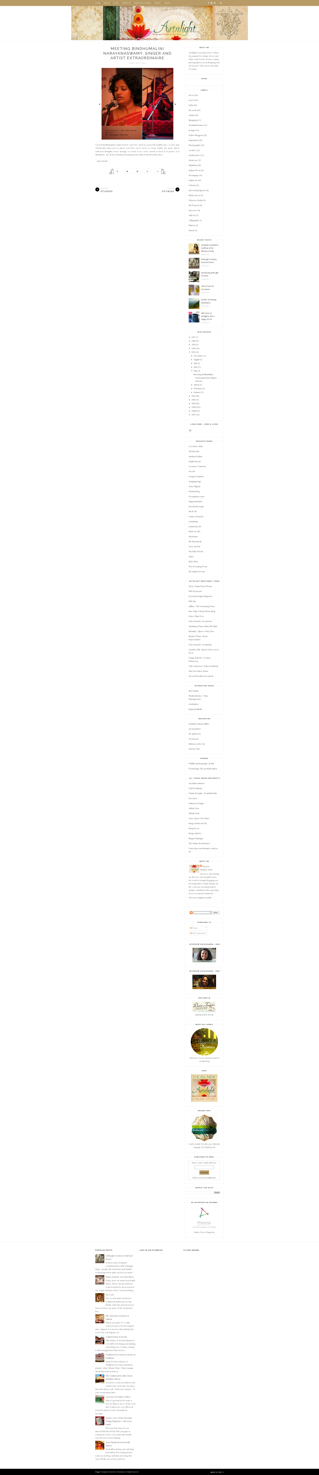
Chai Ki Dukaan (195, 788)
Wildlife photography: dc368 (201, 763)
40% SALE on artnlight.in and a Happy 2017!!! (207, 316)
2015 (193, 344)
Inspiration (194, 140)
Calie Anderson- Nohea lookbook (203, 666)
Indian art (193, 180)
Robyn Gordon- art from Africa (120, 1277)
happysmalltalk (195, 709)
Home (97, 3)
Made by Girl (194, 531)
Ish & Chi (193, 511)
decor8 (192, 471)
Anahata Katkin (195, 456)
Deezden (193, 798)
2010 (193, 403)
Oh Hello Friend (196, 551)
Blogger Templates (101, 1472)
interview (193, 210)
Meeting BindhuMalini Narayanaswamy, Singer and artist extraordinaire (137, 53)
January (197, 392)
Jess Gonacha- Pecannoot (200, 621)
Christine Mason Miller (199, 724)
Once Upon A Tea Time (199, 818)
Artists (191, 115)
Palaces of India (196, 200)
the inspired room (197, 571)
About (107, 3)
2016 (193, 341)
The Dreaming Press (198, 566)
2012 (193, 396)
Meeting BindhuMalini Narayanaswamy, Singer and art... (205, 377)
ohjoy (191, 556)
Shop (116, 3)
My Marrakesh (195, 541)
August (197, 359)
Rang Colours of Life (198, 823)
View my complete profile (200, 897)
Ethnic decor (194, 195)
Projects (126, 3)
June (196, 367)
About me (193, 160)
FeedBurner (210, 1177)
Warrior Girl (194, 749)
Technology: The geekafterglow (203, 768)
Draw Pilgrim (194, 486)
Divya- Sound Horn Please (200, 586)
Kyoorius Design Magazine (200, 596)
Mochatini (193, 536)
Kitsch (191, 230)
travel (191, 100)
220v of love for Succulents (207, 287)
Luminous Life (195, 526)
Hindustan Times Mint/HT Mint (203, 626)
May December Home (198, 671)
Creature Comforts (197, 466)
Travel (158, 3)
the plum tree (195, 734)
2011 (193, 400)
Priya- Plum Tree (196, 616)
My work (192, 110)
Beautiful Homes (143, 3)
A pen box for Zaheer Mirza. (118, 1397)
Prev (100, 104)
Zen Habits (194, 691)
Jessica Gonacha (196, 516)
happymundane (195, 501)
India (191, 105)
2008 (194, 411)
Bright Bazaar (195, 461)
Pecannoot (194, 739)
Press (167, 3)
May (196, 371)
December (198, 356)
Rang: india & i (195, 833)
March (196, 385)
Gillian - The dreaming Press (201, 606)
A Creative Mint (196, 446)
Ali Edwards (194, 451)
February (198, 388)
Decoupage (194, 175)
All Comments (198, 933)
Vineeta (205, 866)
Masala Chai (194, 813)
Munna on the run (197, 744)
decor (191, 95)
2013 (193, 352)
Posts (194, 928)
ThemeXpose (120, 1472)
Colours (192, 185)
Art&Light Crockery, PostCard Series (209, 261)
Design (192, 130)
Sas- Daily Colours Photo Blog (202, 611)
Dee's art (110, 1295)
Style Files (193, 561)
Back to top (216, 1472)
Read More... (103, 161)
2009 (194, 407)
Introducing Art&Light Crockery (209, 274)
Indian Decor (194, 170)
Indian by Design (196, 803)
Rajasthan (193, 165)
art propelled (194, 729)
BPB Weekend (195, 591)
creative (192, 150)
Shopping (193, 120)
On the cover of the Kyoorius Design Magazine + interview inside (119, 1421)
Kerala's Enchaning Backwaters (208, 301)
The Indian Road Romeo (199, 843)
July (195, 363)
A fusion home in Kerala (116, 1337)
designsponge (195, 481)
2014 (193, 348)
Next (175, 104)
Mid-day (192, 601)
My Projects (194, 205)
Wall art (192, 215)
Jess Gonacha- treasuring (200, 644)
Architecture (194, 155)
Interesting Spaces (197, 190)
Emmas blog (194, 491)
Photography (194, 145)
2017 (193, 337)
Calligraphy (194, 220)
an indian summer (197, 783)
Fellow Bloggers (196, 135)
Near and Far (194, 546)
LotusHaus (193, 521)
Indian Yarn (194, 808)
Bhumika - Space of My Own (201, 631)
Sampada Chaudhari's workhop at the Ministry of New (210, 248)
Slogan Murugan (196, 838)
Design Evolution (196, 476)
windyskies (193, 704)
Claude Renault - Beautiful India (203, 793)
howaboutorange (196, 506)
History (192, 225)
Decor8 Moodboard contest (201, 676)
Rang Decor (194, 828)
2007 (194, 414)
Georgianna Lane (196, 496)
